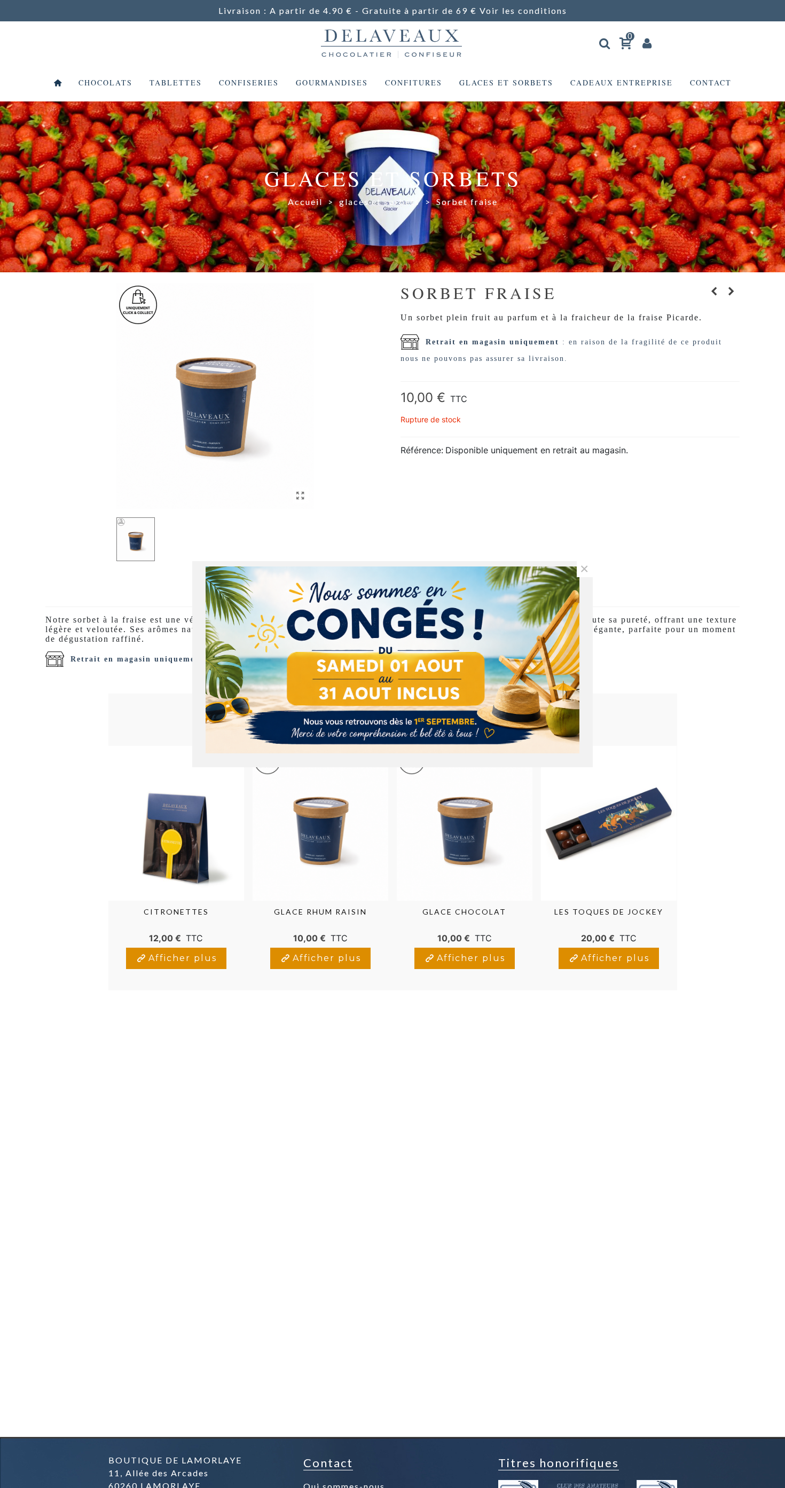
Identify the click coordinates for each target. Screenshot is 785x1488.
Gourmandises (332, 82)
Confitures (413, 82)
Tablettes (176, 82)
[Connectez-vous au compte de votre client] (648, 43)
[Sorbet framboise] (732, 291)
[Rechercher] (605, 41)
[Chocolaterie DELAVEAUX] (392, 43)
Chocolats (105, 82)
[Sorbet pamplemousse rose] (714, 291)
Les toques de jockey (608, 911)
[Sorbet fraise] (301, 495)
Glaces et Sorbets (506, 82)
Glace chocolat (464, 911)
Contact (711, 82)
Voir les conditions (523, 10)
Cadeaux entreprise (621, 82)
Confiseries (249, 82)
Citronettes (176, 911)
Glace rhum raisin (320, 911)
